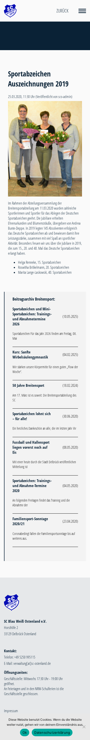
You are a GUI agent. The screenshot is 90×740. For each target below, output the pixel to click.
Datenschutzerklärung (52, 732)
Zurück (62, 11)
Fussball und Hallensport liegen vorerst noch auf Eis (31, 447)
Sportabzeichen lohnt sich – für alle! (31, 416)
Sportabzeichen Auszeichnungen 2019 (38, 79)
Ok (24, 732)
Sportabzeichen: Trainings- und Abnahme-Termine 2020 (32, 485)
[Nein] (83, 726)
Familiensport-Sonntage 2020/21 (30, 521)
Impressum (11, 710)
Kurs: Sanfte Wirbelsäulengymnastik (30, 354)
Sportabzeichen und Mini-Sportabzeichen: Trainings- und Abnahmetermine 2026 (32, 316)
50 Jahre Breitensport (28, 385)
